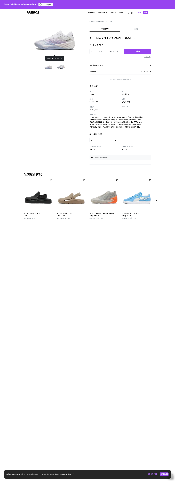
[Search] (127, 12)
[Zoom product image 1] (54, 38)
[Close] (61, 58)
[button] (132, 12)
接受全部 (164, 474)
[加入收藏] (92, 51)
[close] (169, 4)
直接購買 (105, 29)
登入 (139, 12)
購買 (138, 51)
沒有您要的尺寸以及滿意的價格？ (120, 80)
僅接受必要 (152, 474)
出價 (136, 29)
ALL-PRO (109, 22)
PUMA (101, 22)
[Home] (33, 12)
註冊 (145, 12)
